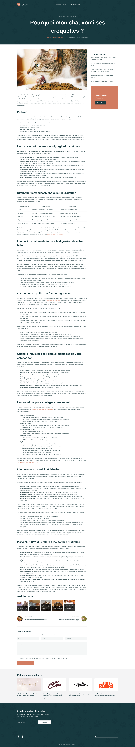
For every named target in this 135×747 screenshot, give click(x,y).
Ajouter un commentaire (25, 644)
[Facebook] (18, 736)
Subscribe (45, 722)
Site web (68, 638)
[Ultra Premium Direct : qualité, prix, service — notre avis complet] (29, 684)
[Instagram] (22, 736)
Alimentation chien (60, 4)
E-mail (44, 638)
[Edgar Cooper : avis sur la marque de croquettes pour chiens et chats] (54, 684)
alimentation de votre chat (52, 300)
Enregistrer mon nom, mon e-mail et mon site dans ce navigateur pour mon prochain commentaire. (43, 658)
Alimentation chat (75, 4)
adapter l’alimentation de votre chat (42, 409)
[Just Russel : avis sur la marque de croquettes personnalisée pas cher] (106, 684)
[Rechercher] (117, 4)
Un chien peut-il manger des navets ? (102, 81)
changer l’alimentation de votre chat (27, 462)
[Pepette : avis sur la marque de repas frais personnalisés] (80, 684)
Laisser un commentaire (25, 663)
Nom (20, 638)
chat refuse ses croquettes (55, 234)
